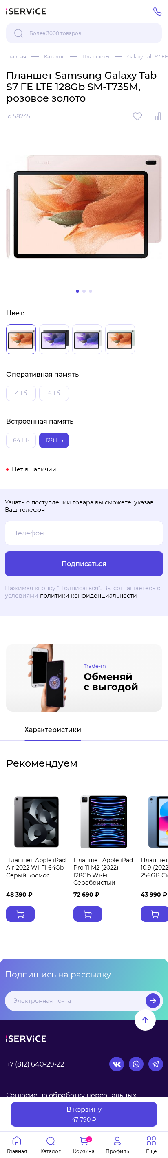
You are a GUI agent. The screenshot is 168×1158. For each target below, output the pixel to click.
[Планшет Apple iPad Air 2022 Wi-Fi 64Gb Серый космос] (36, 821)
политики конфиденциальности (88, 595)
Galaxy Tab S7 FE (147, 57)
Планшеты (95, 57)
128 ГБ (54, 440)
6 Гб (54, 393)
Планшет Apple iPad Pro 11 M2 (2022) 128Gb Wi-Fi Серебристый (103, 871)
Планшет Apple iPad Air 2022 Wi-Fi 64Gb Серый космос (36, 868)
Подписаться (153, 1000)
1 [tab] (77, 291)
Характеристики (52, 730)
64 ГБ (21, 440)
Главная (16, 57)
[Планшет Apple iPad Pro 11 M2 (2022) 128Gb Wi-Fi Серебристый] (103, 821)
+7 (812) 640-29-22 (35, 1064)
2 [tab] (84, 291)
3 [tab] (90, 291)
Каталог (54, 57)
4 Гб (21, 393)
